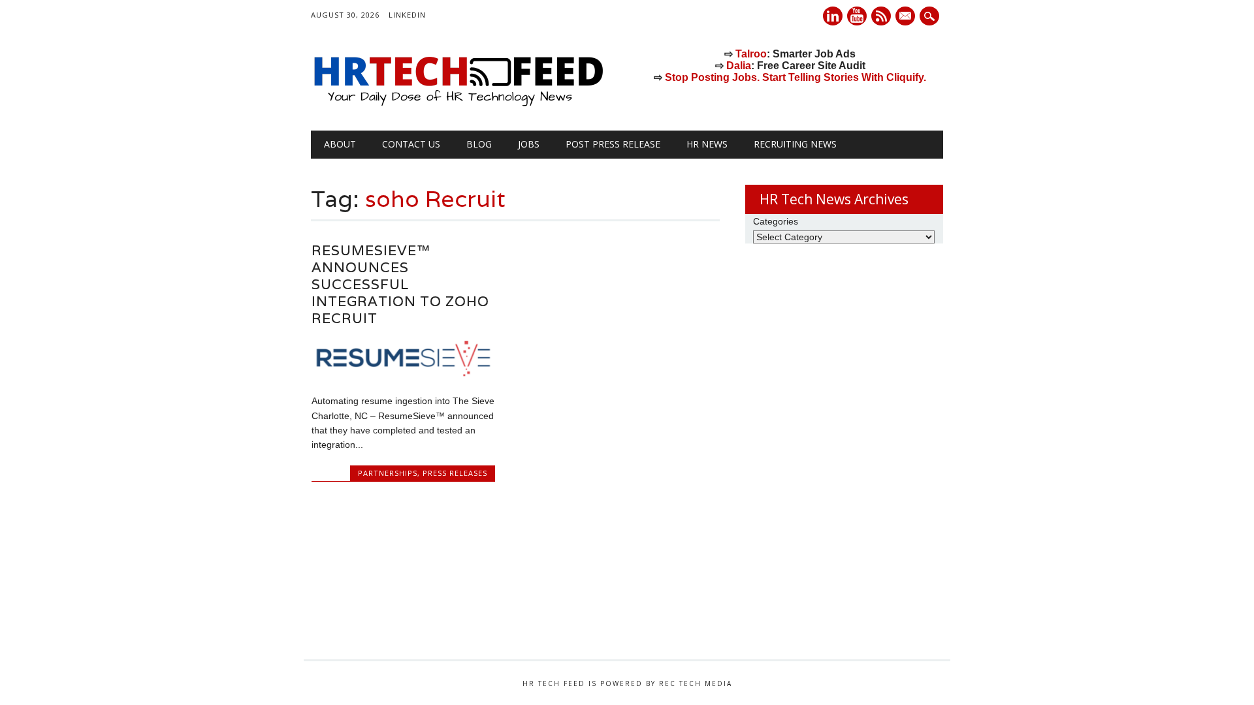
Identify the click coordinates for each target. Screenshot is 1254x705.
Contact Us (411, 144)
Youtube (857, 16)
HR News (707, 144)
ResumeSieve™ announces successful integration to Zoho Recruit (400, 284)
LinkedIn (407, 15)
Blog (479, 144)
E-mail (906, 16)
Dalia (738, 65)
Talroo (751, 53)
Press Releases (455, 473)
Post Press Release (613, 144)
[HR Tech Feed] (458, 104)
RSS (881, 16)
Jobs (528, 144)
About (340, 144)
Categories (775, 221)
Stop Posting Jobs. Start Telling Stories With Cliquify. (795, 77)
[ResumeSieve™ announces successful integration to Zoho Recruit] (403, 373)
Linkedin (833, 16)
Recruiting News (795, 144)
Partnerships (387, 473)
